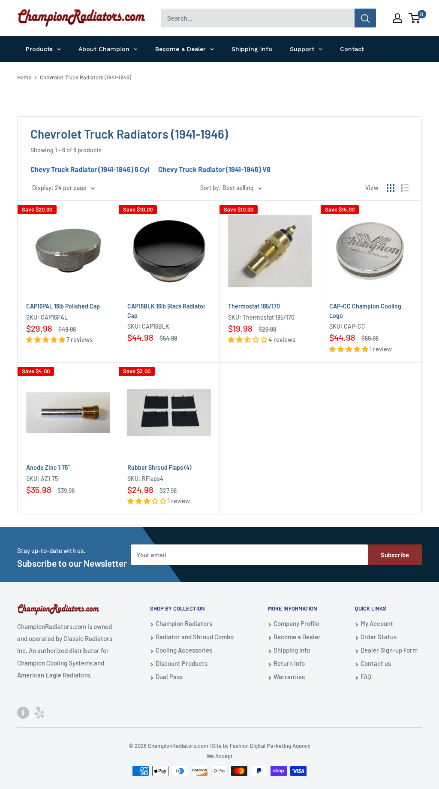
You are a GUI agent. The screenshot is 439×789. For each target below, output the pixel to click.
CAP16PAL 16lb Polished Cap (63, 306)
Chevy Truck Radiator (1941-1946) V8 (214, 169)
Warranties (289, 676)
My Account (377, 623)
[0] (414, 18)
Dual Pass (169, 676)
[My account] (397, 18)
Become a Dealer (297, 637)
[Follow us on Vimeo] (39, 711)
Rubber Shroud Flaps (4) (159, 467)
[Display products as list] (405, 188)
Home (24, 77)
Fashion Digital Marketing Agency (270, 745)
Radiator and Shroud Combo (195, 637)
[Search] (365, 18)
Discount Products (181, 663)
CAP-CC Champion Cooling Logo (365, 310)
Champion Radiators (184, 623)
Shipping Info (292, 650)
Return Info (289, 663)
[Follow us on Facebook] (23, 711)
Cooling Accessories (184, 650)
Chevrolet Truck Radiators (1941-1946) (85, 77)
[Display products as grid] (390, 188)
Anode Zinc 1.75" (48, 467)
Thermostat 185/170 (254, 306)
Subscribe (395, 555)
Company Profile (296, 623)
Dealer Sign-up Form (389, 650)
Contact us (376, 663)
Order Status (379, 637)
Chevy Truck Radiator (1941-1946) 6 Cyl (89, 169)
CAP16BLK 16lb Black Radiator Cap (166, 310)
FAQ (366, 676)
